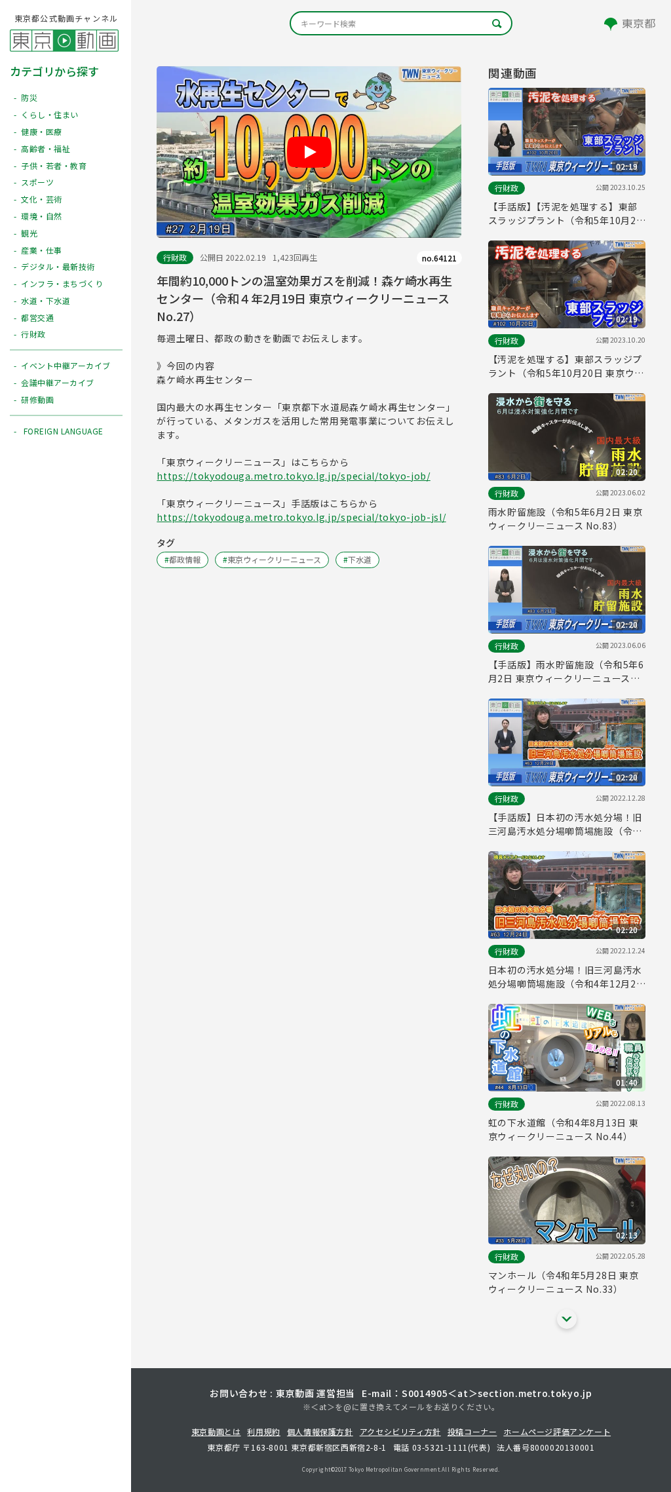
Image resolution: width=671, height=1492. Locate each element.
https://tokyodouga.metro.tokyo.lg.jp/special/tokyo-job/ (294, 475)
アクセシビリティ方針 (400, 1431)
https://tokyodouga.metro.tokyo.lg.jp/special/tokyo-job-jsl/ (301, 517)
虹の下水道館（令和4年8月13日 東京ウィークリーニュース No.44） (563, 1129)
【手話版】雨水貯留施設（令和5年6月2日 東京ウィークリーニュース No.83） (566, 671)
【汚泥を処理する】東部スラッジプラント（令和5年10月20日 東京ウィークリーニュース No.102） (566, 366)
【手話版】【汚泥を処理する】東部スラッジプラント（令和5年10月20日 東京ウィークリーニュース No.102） (565, 213)
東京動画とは (216, 1431)
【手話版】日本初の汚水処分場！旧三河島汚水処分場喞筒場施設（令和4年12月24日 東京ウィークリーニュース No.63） (566, 824)
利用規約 (263, 1431)
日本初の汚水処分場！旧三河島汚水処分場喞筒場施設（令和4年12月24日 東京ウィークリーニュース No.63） (565, 977)
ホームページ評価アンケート (557, 1431)
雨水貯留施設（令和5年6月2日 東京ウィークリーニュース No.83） (565, 518)
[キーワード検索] (401, 23)
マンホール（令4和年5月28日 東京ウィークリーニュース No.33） (563, 1282)
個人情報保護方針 (320, 1431)
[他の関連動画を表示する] (567, 1319)
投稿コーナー (472, 1431)
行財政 (175, 257)
